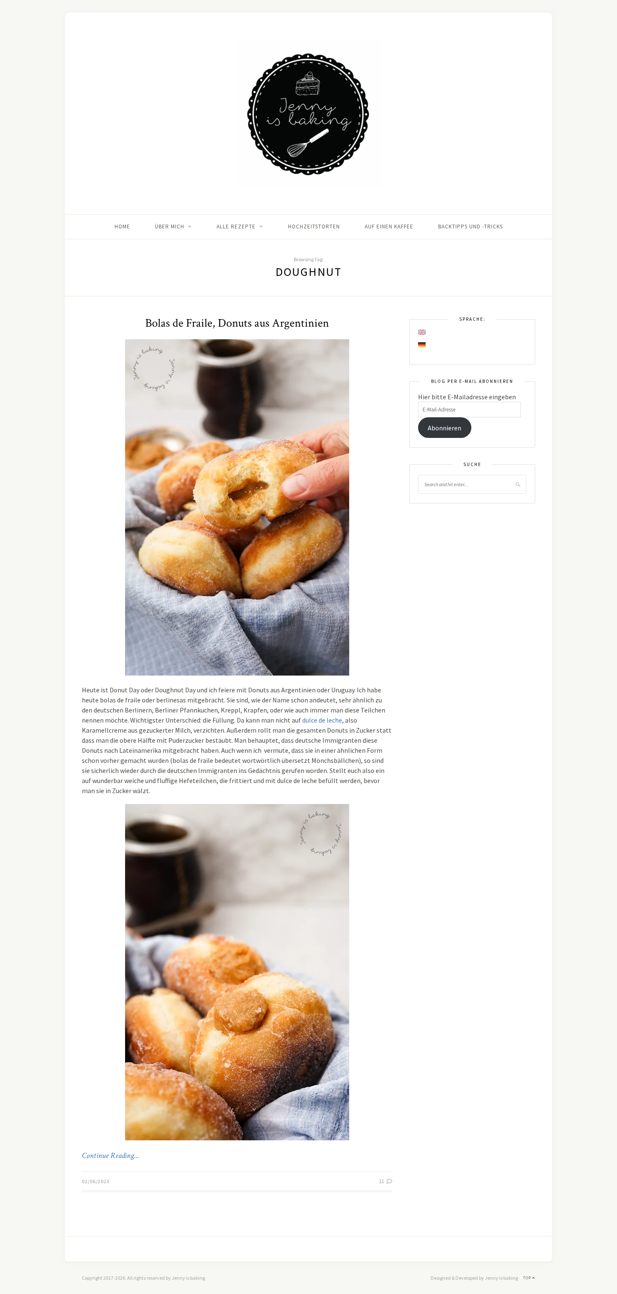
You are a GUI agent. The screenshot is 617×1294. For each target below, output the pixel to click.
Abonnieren (444, 428)
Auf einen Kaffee (389, 226)
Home (122, 226)
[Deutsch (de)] (422, 344)
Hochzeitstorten (314, 226)
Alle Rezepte (236, 226)
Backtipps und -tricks (470, 226)
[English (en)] (422, 332)
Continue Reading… (110, 1156)
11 (382, 1181)
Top (527, 1278)
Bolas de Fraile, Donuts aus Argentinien (237, 323)
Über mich (169, 226)
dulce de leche (322, 720)
